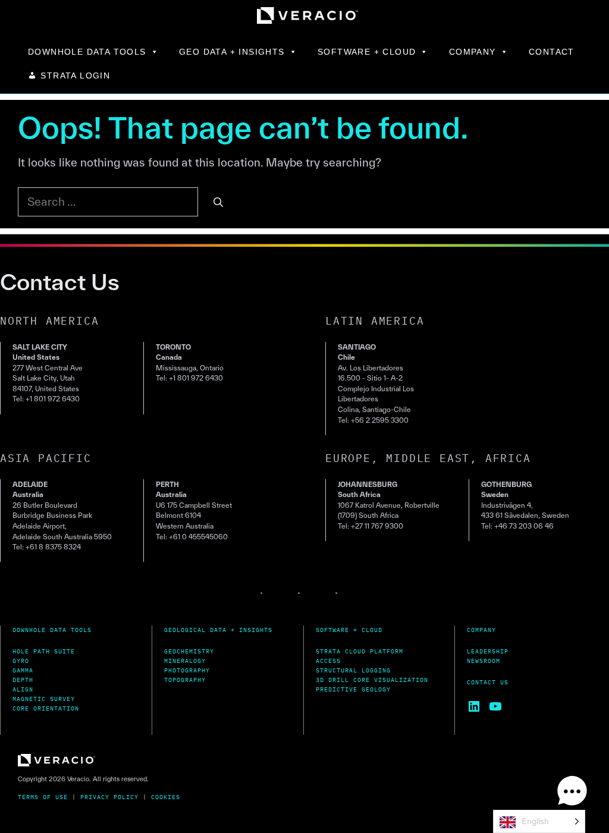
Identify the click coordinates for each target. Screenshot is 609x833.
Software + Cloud (349, 630)
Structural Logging (353, 670)
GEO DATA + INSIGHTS (232, 51)
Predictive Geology (353, 689)
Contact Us (487, 682)
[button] (572, 793)
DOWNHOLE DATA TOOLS (87, 51)
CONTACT (552, 51)
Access (328, 661)
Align (22, 689)
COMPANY (472, 51)
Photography (187, 670)
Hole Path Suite (43, 651)
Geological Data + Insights (218, 630)
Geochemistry (189, 651)
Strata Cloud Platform (359, 651)
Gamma (22, 670)
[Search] (218, 202)
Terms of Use (43, 797)
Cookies (165, 797)
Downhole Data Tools (52, 630)
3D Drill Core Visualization (372, 680)
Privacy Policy (109, 797)
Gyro (20, 661)
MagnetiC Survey (43, 699)
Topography (185, 680)
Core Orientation (45, 708)
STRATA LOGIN (75, 75)
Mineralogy (185, 661)
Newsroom (483, 661)
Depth (22, 680)
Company (481, 630)
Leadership (487, 651)
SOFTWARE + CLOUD (367, 51)
